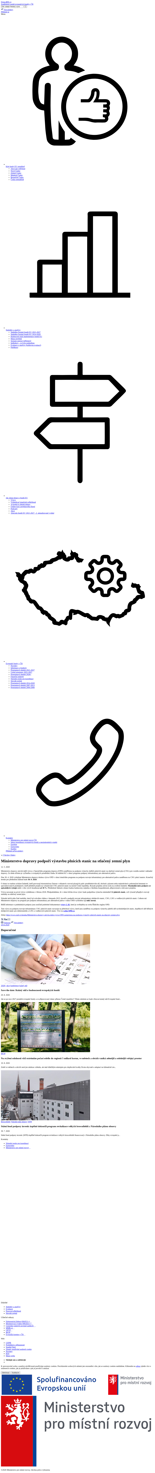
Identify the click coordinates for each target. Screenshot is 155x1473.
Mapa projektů (16, 339)
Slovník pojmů (16, 681)
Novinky (14, 666)
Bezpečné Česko (17, 177)
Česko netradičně (17, 179)
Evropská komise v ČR (15, 1335)
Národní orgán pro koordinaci (22, 679)
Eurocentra (15, 847)
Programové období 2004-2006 (23, 687)
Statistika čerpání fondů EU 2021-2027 (26, 332)
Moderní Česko (17, 175)
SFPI (30, 1122)
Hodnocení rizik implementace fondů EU (26, 336)
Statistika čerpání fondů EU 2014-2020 (26, 334)
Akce (13, 511)
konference (14, 986)
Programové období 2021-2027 (23, 670)
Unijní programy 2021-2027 (21, 672)
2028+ (3, 986)
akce (8, 986)
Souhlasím (15, 1373)
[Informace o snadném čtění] (77, 1300)
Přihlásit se (5, 12)
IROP (3, 1054)
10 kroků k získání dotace (20, 504)
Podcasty (14, 509)
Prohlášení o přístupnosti (15, 1345)
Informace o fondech (19, 668)
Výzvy (13, 500)
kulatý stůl (23, 986)
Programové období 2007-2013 (23, 685)
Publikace (14, 347)
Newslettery (18, 851)
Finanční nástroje (17, 677)
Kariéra (13, 849)
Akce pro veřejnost (18, 169)
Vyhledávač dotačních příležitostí (23, 502)
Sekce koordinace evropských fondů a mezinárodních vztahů (34, 842)
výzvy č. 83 (65, 905)
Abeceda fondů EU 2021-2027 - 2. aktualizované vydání (32, 513)
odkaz (138, 1366)
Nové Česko (15, 171)
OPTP (9, 1330)
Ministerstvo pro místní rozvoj (18, 1148)
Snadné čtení (11, 1347)
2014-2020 (5, 925)
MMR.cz (10, 1328)
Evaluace (9, 1309)
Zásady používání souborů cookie (19, 1349)
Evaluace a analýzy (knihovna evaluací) (26, 345)
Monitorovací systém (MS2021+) (19, 1324)
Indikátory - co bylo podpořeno (23, 343)
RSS (7, 1354)
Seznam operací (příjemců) (21, 341)
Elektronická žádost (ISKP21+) (18, 1321)
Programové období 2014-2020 (23, 683)
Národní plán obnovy (19, 1122)
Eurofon (14, 844)
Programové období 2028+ (21, 674)
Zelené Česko (16, 173)
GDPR (8, 1343)
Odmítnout (5, 1373)
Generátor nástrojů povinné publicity (20, 1326)
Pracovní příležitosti (13, 1311)
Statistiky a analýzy (13, 1307)
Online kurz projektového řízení (23, 507)
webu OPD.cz (69, 911)
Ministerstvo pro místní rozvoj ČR (24, 840)
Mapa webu (10, 1356)
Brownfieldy (6, 1122)
